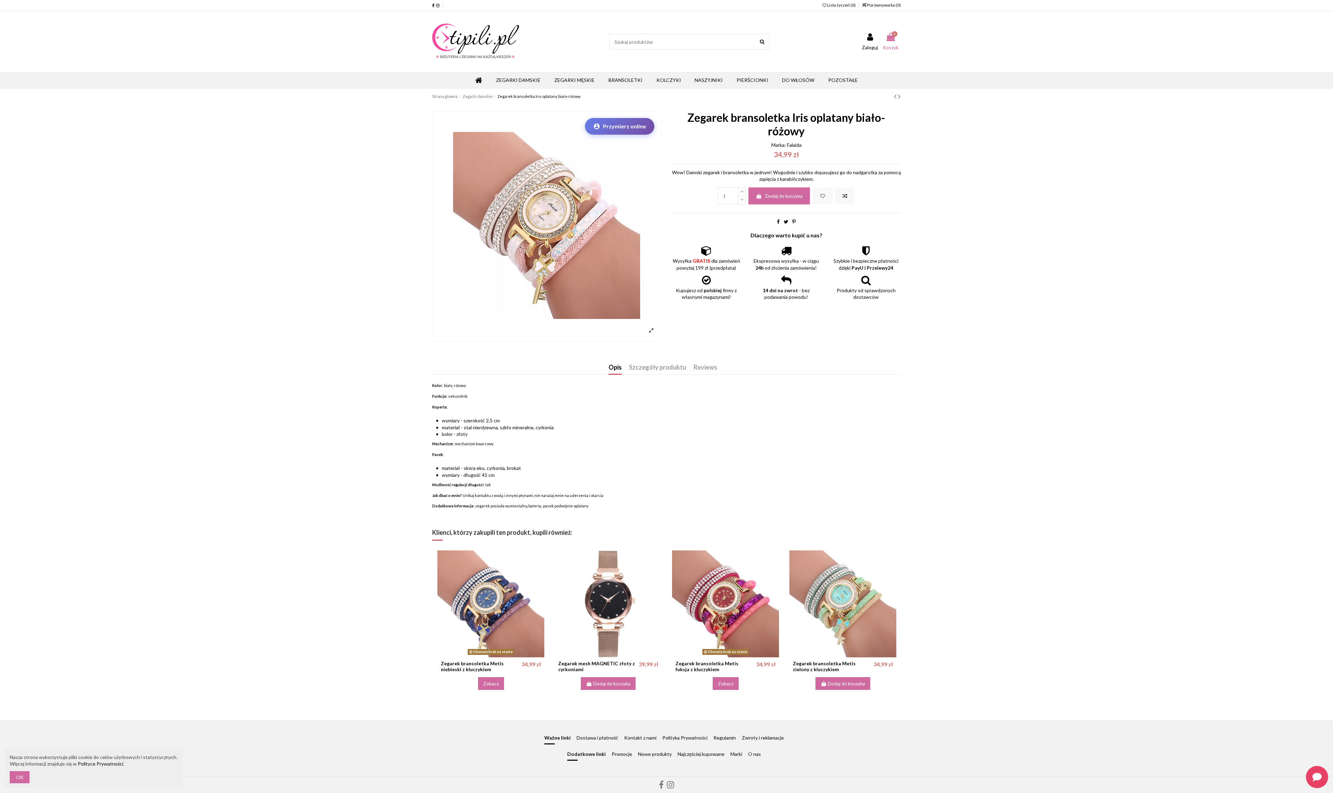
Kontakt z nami (640, 738)
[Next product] (899, 96)
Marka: (778, 145)
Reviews (705, 367)
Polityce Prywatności (100, 764)
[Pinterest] (794, 222)
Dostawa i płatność (597, 738)
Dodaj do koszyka (784, 196)
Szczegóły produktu (657, 367)
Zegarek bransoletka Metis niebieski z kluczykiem (472, 666)
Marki (736, 754)
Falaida (794, 145)
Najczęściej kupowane (701, 754)
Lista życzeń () (841, 5)
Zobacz (491, 683)
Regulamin (724, 738)
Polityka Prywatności (684, 738)
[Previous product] (896, 96)
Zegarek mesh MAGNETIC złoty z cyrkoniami (596, 666)
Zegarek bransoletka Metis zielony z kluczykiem (824, 666)
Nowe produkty (655, 754)
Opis (615, 367)
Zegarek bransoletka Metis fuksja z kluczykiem (707, 666)
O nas (754, 754)
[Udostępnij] (778, 222)
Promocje (622, 754)
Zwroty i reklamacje (763, 738)
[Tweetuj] (786, 222)
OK (20, 777)
